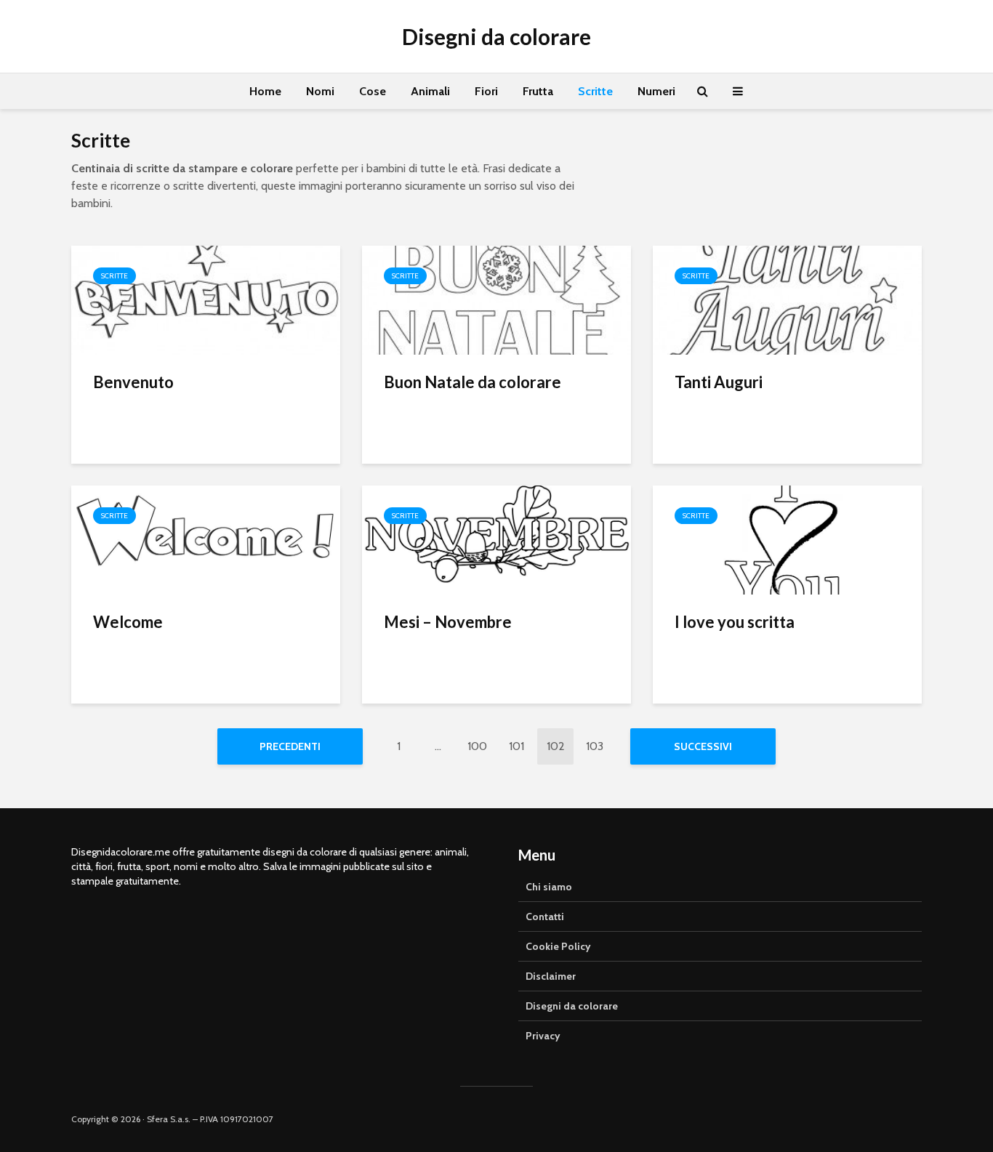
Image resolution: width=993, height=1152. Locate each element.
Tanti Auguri (719, 382)
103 (594, 746)
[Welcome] (205, 539)
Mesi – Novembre (448, 622)
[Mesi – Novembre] (496, 539)
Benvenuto (133, 382)
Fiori (486, 91)
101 (516, 746)
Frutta (538, 91)
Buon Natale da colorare (472, 382)
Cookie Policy (558, 946)
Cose (372, 91)
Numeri (656, 91)
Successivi (703, 746)
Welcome (128, 622)
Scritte (595, 91)
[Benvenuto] (205, 299)
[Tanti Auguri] (787, 299)
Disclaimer (551, 976)
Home (265, 91)
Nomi (320, 91)
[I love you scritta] (787, 539)
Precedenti (290, 746)
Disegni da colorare (496, 36)
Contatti (545, 916)
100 (477, 746)
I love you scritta (735, 622)
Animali (430, 91)
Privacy (543, 1035)
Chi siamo (549, 886)
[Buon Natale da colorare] (496, 299)
